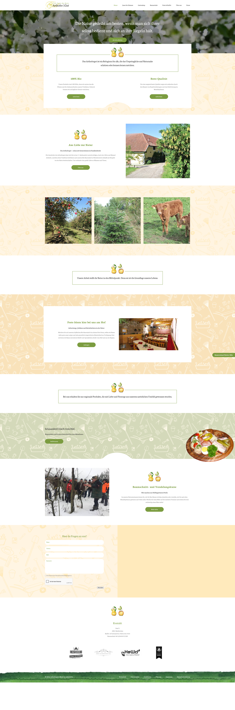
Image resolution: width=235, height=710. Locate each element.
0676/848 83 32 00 (122, 636)
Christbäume (147, 677)
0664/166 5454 (125, 633)
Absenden (100, 587)
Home (116, 5)
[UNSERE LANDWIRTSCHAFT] (166, 242)
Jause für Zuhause (127, 5)
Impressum (169, 677)
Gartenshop (141, 5)
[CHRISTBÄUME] (117, 242)
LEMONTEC (69, 677)
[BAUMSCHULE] (68, 242)
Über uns (179, 5)
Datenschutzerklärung (183, 677)
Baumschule (154, 5)
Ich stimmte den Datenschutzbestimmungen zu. (59, 575)
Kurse (188, 5)
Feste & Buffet (166, 5)
